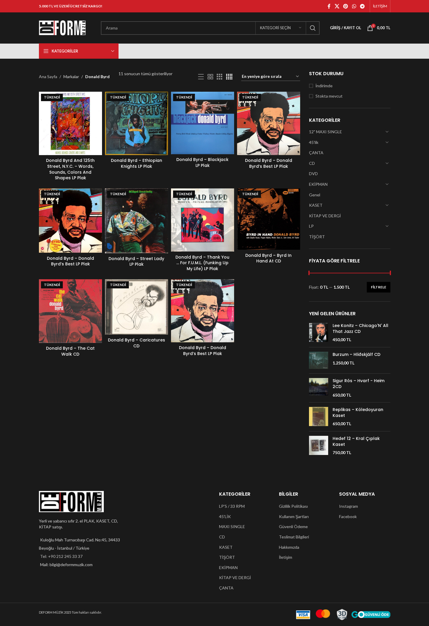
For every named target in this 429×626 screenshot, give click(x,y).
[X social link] (337, 6)
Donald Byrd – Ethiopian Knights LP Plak (136, 163)
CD (312, 163)
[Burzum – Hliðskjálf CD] (318, 360)
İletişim (285, 557)
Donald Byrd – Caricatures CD (136, 343)
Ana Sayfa (48, 76)
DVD (313, 173)
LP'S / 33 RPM (232, 506)
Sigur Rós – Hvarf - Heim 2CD (358, 384)
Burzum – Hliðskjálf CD (356, 354)
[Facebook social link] (329, 6)
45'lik (313, 142)
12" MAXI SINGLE (325, 131)
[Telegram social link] (362, 6)
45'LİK (225, 516)
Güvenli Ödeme (293, 526)
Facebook (348, 516)
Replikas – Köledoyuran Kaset (358, 412)
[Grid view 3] (219, 76)
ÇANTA (316, 152)
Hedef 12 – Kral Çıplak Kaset (356, 441)
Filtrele (378, 287)
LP (311, 226)
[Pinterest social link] (345, 6)
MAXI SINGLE (232, 526)
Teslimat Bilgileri (294, 536)
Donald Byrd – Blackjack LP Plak (202, 162)
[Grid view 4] (229, 76)
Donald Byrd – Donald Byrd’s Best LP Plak (268, 163)
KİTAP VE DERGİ (325, 215)
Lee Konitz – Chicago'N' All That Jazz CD (360, 328)
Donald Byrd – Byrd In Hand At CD (268, 258)
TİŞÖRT (317, 236)
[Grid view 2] (210, 76)
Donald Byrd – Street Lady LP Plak (136, 261)
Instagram (348, 506)
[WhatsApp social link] (354, 6)
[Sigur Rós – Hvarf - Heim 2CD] (318, 388)
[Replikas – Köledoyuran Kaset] (318, 417)
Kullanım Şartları (294, 516)
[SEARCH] (313, 28)
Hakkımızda (289, 547)
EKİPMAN (318, 184)
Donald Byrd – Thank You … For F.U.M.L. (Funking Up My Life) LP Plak (202, 263)
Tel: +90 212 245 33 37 (61, 556)
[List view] (201, 76)
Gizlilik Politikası (293, 506)
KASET (316, 205)
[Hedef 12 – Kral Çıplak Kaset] (318, 446)
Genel (314, 194)
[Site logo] (62, 27)
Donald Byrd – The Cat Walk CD (70, 351)
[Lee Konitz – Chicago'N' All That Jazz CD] (318, 333)
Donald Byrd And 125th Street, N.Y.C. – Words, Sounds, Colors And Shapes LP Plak (70, 169)
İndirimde (324, 85)
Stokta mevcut (329, 95)
